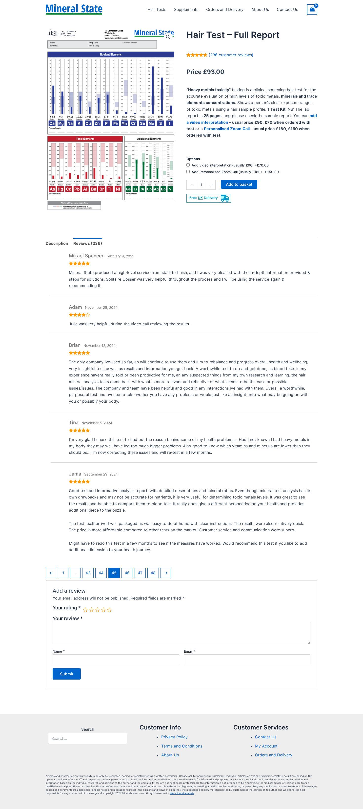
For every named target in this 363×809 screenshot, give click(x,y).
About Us (260, 9)
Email (189, 651)
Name (59, 651)
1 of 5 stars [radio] (85, 609)
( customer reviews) (231, 54)
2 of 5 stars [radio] (91, 609)
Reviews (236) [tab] (87, 243)
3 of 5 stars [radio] (97, 609)
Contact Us (287, 9)
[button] (168, 37)
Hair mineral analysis (182, 793)
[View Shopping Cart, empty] (312, 9)
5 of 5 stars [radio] (109, 609)
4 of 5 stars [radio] (103, 609)
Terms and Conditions (181, 746)
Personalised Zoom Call (227, 128)
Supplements (186, 9)
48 (153, 572)
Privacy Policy (174, 736)
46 (127, 572)
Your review (68, 618)
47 (140, 572)
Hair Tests (156, 9)
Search (87, 729)
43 (87, 572)
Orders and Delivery (224, 9)
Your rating (67, 608)
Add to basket (239, 184)
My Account (266, 746)
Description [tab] (57, 243)
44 (101, 572)
